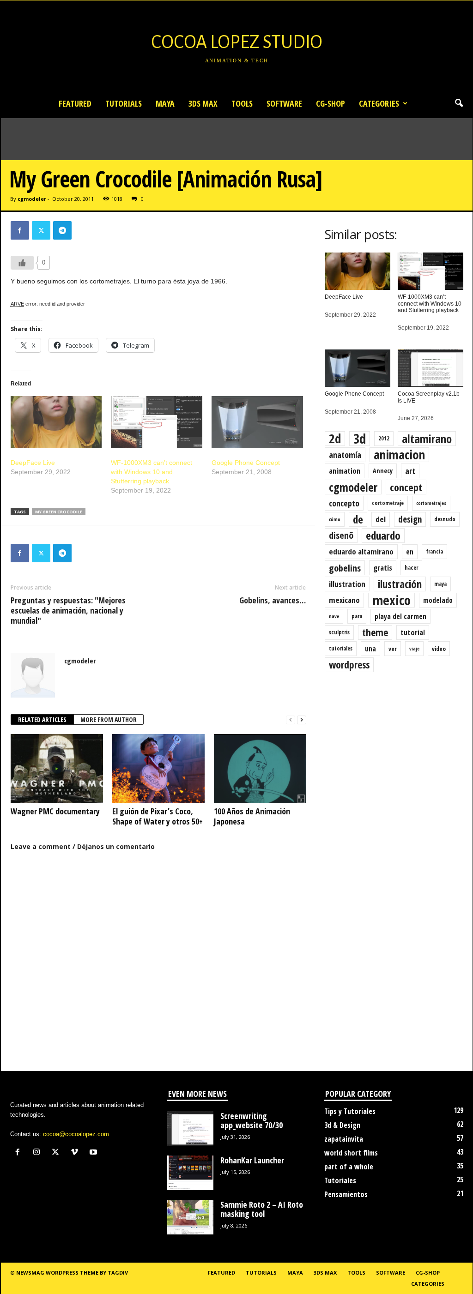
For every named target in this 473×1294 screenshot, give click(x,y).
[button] (459, 103)
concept (406, 487)
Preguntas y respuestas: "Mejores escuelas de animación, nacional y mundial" (68, 610)
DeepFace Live (33, 462)
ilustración (400, 584)
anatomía (345, 454)
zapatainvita (343, 1139)
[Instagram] (38, 1153)
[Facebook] (20, 230)
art (410, 470)
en (409, 551)
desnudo (444, 519)
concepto (344, 503)
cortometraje (388, 503)
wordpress (349, 664)
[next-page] (301, 720)
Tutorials (123, 103)
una (370, 648)
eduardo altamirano (361, 551)
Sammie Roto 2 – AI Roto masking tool (261, 1209)
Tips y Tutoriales (350, 1111)
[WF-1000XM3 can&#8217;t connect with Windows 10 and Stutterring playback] (156, 422)
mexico (391, 600)
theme (375, 632)
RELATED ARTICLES (42, 719)
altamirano (427, 438)
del (381, 519)
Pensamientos (346, 1194)
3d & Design (342, 1125)
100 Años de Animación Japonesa (252, 816)
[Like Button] (22, 263)
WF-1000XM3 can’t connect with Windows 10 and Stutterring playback (151, 472)
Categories (379, 103)
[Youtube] (94, 1153)
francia (434, 551)
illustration (347, 584)
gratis (382, 567)
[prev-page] (290, 720)
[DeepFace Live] (56, 422)
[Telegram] (62, 230)
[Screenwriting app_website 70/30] (190, 1128)
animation (344, 471)
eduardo (383, 535)
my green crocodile (58, 512)
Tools (242, 103)
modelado (438, 600)
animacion (399, 454)
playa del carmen (400, 616)
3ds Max (203, 103)
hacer (411, 568)
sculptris (339, 632)
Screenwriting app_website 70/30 (251, 1120)
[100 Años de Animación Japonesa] (260, 768)
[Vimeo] (76, 1153)
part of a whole (348, 1167)
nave (334, 616)
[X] (41, 230)
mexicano (344, 600)
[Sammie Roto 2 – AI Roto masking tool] (190, 1217)
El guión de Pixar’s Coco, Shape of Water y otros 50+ (157, 816)
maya (440, 584)
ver (392, 648)
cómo (334, 519)
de (358, 519)
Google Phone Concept (246, 462)
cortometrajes (431, 503)
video (439, 648)
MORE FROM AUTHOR (108, 719)
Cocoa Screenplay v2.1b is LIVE (429, 397)
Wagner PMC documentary (55, 811)
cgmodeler (32, 198)
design (410, 519)
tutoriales (340, 648)
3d (359, 438)
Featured (75, 103)
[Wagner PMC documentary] (57, 768)
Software (284, 103)
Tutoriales (340, 1180)
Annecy (383, 470)
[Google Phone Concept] (257, 422)
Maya (165, 103)
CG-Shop (330, 103)
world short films (351, 1153)
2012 (383, 438)
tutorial (412, 632)
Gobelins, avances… (272, 600)
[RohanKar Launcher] (190, 1173)
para (357, 616)
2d (335, 438)
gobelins (345, 567)
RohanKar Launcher (252, 1160)
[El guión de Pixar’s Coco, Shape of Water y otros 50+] (158, 768)
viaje (414, 648)
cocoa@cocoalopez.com (76, 1134)
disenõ (341, 535)
